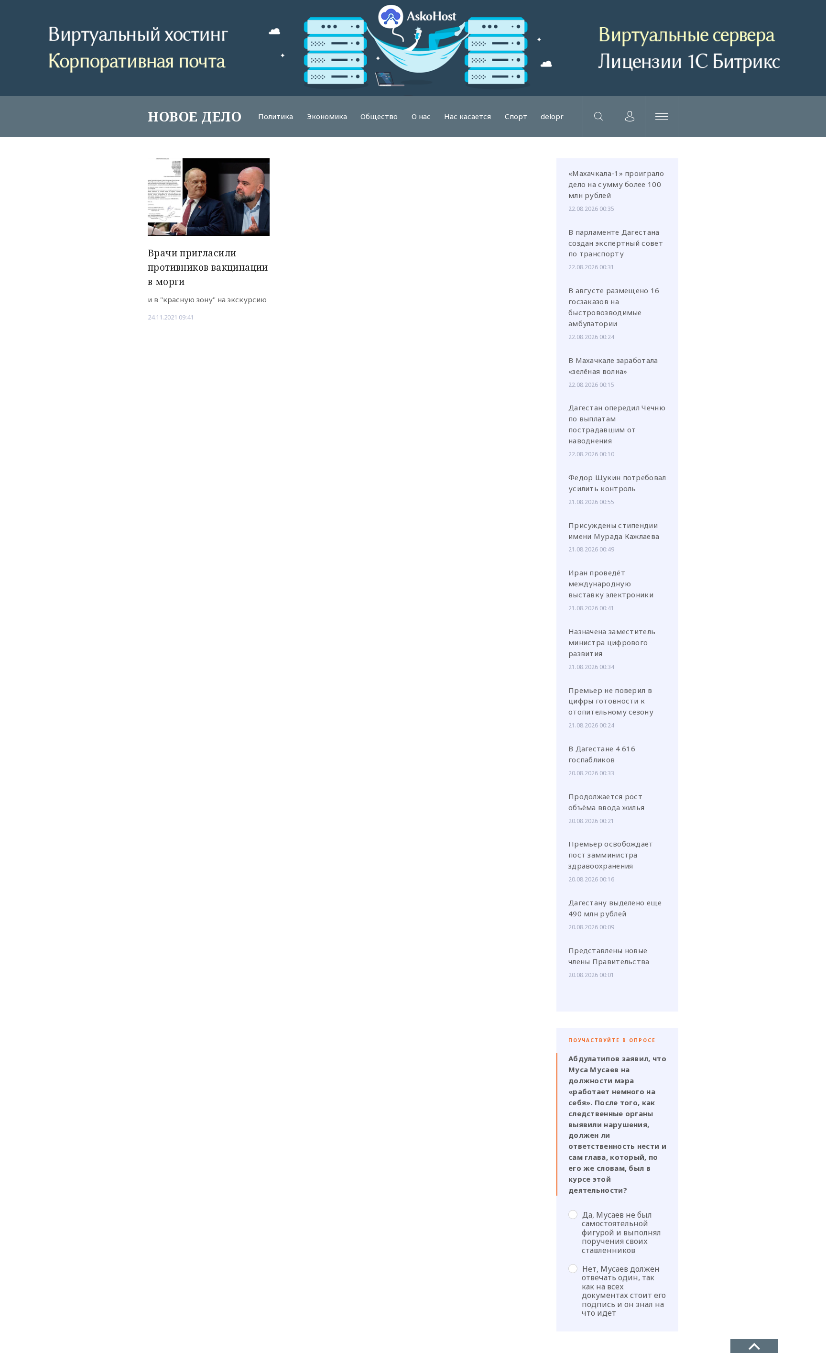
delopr (552, 116)
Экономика (327, 116)
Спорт (516, 116)
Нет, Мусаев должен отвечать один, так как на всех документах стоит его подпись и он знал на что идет (624, 1290)
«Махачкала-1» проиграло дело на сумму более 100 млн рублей (616, 184)
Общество (379, 116)
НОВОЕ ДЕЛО (194, 116)
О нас (421, 116)
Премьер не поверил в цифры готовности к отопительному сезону (610, 701)
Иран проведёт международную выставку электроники (610, 583)
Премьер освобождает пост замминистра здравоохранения (610, 854)
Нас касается (467, 116)
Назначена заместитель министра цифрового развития (611, 642)
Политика (275, 116)
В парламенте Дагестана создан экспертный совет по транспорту (615, 243)
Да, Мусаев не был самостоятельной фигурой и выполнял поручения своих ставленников (621, 1232)
